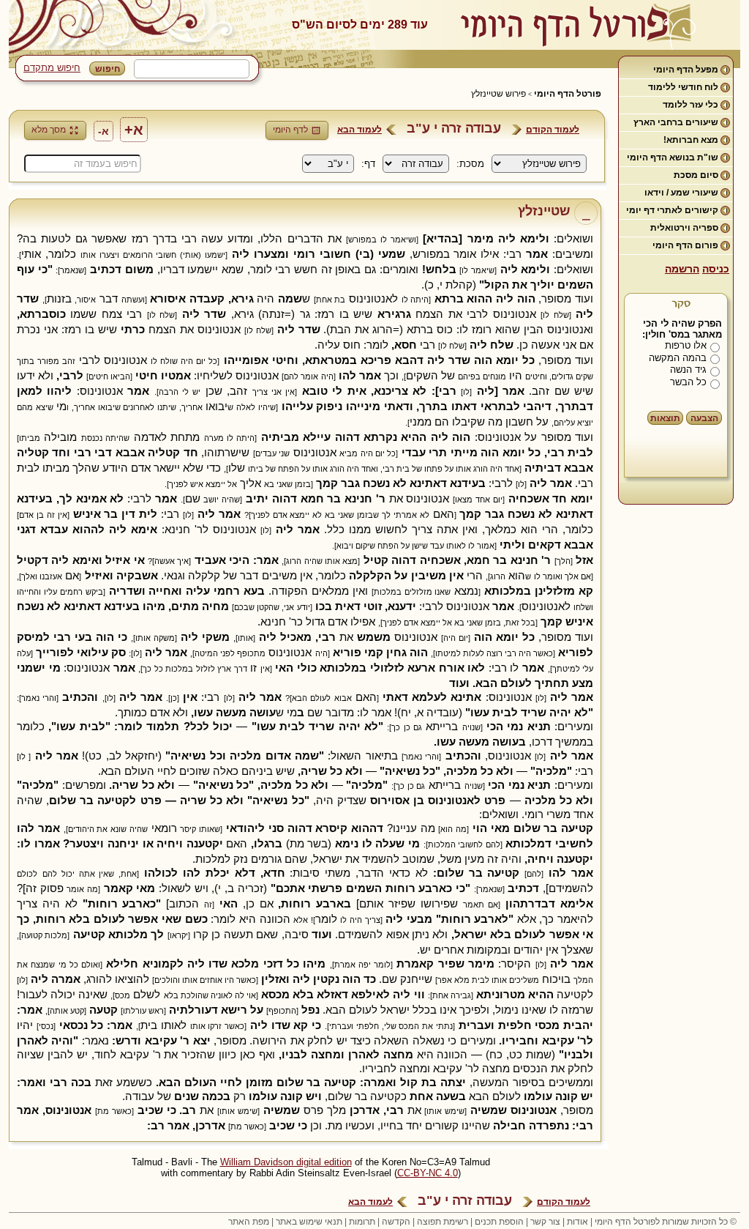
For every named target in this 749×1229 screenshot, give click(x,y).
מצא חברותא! (690, 140)
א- (103, 131)
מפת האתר (248, 1222)
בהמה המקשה (678, 357)
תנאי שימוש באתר (309, 1222)
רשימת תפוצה (442, 1222)
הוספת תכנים (499, 1222)
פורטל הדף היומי (567, 94)
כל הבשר (688, 381)
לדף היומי (290, 130)
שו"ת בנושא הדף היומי (672, 157)
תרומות (362, 1222)
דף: (368, 163)
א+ (133, 130)
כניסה (715, 269)
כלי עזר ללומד (690, 105)
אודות (577, 1222)
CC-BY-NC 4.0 (427, 1172)
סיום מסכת (696, 175)
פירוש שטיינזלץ (498, 94)
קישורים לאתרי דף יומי (672, 210)
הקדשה (396, 1222)
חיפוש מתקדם (51, 67)
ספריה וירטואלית (684, 228)
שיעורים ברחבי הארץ (675, 122)
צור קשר (545, 1222)
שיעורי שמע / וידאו (681, 192)
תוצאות (665, 418)
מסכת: (470, 163)
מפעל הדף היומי (685, 69)
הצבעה (704, 418)
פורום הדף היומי (685, 245)
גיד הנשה (688, 369)
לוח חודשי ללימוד (683, 87)
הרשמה (682, 269)
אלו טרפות (686, 345)
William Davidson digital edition (286, 1161)
